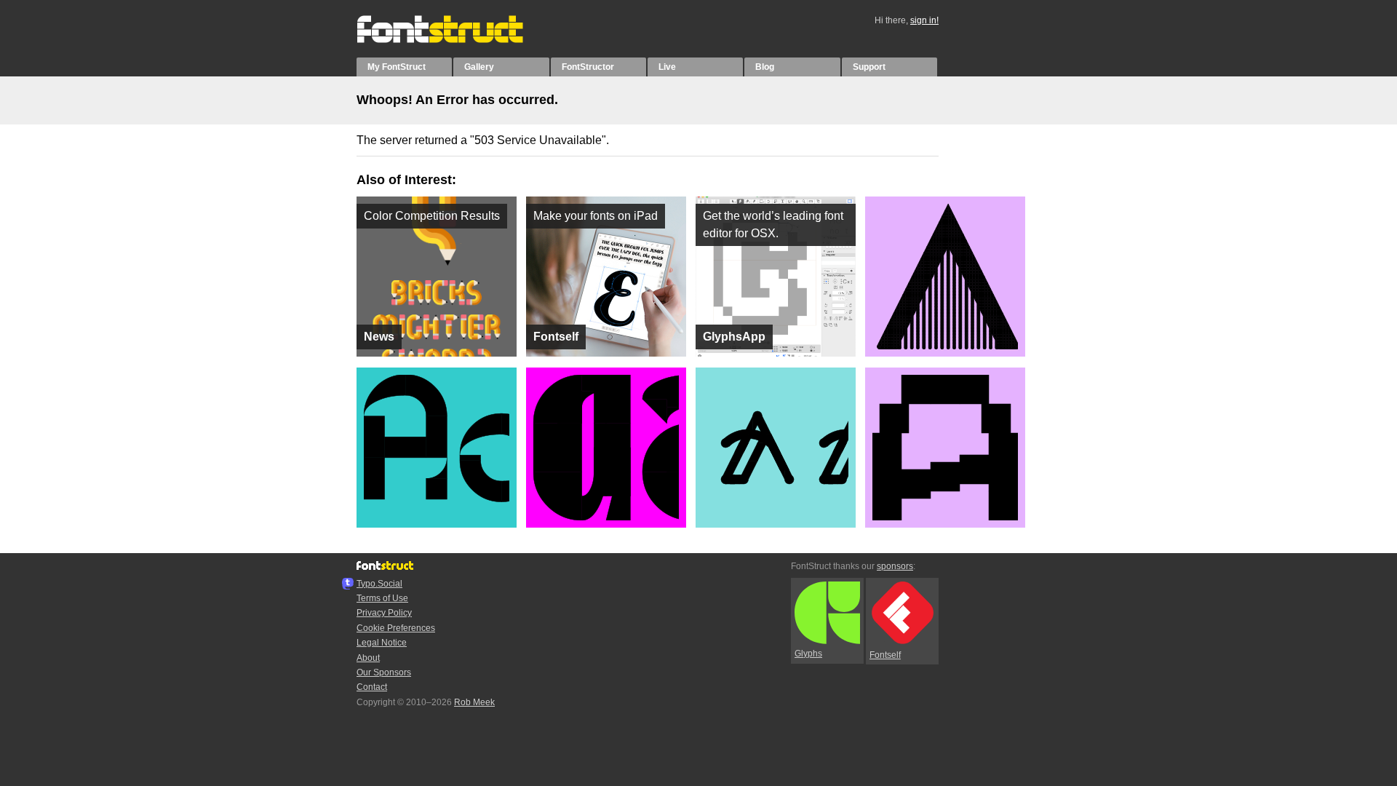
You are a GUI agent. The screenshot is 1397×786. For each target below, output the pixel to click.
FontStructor (588, 67)
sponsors (895, 566)
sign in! (924, 20)
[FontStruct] (455, 40)
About (368, 658)
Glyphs (808, 653)
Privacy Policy (384, 613)
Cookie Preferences (396, 628)
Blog (764, 67)
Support (869, 67)
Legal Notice (382, 643)
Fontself (885, 655)
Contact (372, 687)
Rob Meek (474, 702)
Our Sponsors (384, 672)
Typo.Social (379, 584)
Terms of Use (382, 598)
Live (667, 67)
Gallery (479, 67)
